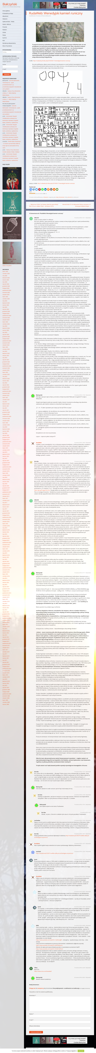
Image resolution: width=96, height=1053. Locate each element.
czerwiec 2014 (6, 576)
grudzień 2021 (6, 387)
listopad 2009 (6, 691)
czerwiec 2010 (6, 677)
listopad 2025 (6, 288)
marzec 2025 (6, 305)
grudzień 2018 (6, 462)
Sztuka (4, 32)
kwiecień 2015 (6, 555)
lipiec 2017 (5, 498)
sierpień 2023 (6, 345)
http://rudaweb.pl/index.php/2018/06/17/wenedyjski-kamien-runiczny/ (51, 60)
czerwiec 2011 (6, 652)
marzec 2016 (6, 532)
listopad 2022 (6, 364)
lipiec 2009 (5, 700)
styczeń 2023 (6, 359)
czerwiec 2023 (6, 349)
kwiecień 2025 (6, 303)
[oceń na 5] (34, 193)
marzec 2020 (6, 431)
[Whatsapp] (42, 189)
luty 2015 (5, 559)
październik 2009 (7, 694)
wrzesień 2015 (6, 544)
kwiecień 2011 (6, 656)
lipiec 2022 (5, 372)
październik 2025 (7, 290)
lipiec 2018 (5, 473)
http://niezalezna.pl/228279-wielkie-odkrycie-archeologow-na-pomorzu (54, 853)
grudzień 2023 (6, 336)
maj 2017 (5, 502)
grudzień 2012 (6, 614)
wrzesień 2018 (6, 469)
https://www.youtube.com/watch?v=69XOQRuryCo (49, 945)
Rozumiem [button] (81, 1051)
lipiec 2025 (5, 296)
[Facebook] (30, 189)
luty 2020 (5, 433)
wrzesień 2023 (6, 343)
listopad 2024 (6, 313)
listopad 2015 (6, 540)
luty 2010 (5, 685)
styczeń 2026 (6, 284)
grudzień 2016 (6, 513)
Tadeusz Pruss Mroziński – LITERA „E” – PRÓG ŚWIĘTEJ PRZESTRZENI (12, 93)
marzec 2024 (6, 330)
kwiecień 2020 (6, 429)
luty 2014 (5, 584)
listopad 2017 (6, 490)
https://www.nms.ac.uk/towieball (43, 971)
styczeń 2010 (6, 687)
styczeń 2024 (6, 334)
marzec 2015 (6, 557)
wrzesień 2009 (6, 696)
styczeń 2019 (6, 460)
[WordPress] (51, 189)
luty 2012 (5, 635)
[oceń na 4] (33, 193)
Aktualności (5, 16)
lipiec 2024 (5, 322)
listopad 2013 (6, 591)
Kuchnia (5, 38)
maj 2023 (5, 351)
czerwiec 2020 (6, 425)
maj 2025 (5, 301)
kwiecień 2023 (6, 353)
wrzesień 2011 (6, 645)
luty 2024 (5, 332)
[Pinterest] (39, 189)
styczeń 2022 (6, 385)
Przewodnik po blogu (8, 13)
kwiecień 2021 (6, 404)
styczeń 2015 (6, 561)
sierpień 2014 (6, 572)
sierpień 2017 (6, 496)
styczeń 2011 (6, 662)
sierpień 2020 (6, 420)
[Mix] (48, 189)
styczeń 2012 (6, 637)
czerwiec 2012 (6, 626)
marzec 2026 (6, 280)
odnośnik (70, 197)
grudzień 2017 (6, 488)
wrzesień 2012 (6, 620)
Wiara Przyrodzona (7, 46)
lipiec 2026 (5, 271)
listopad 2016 (6, 515)
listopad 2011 (6, 641)
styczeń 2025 (6, 309)
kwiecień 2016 (6, 530)
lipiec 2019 (5, 448)
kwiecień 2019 (6, 454)
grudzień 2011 (6, 639)
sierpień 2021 (6, 395)
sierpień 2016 (6, 521)
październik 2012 (7, 618)
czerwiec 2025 (6, 298)
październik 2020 (7, 416)
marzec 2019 (6, 456)
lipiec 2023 (5, 347)
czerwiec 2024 (6, 324)
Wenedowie (61, 197)
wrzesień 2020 (6, 418)
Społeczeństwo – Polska (8, 21)
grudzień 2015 (6, 538)
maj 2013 (5, 603)
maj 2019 (5, 452)
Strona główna (6, 10)
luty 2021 (5, 408)
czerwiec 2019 (6, 450)
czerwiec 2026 (6, 273)
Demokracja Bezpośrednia (9, 43)
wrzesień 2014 (6, 570)
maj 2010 (5, 679)
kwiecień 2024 (6, 328)
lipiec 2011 (5, 649)
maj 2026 (5, 275)
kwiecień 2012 (6, 630)
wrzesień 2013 (6, 595)
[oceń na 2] (31, 193)
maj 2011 (5, 654)
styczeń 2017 (6, 511)
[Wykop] (33, 189)
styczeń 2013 (6, 612)
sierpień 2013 (6, 597)
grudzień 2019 (6, 437)
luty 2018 (5, 483)
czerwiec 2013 (6, 601)
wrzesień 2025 (6, 292)
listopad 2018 (6, 464)
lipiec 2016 (5, 523)
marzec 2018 (6, 481)
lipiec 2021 (5, 397)
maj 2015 (5, 553)
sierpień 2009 (6, 698)
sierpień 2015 (6, 546)
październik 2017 (7, 492)
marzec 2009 (6, 704)
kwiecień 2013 (6, 605)
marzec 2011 (6, 658)
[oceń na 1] (29, 193)
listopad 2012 (6, 616)
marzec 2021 (6, 406)
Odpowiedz (88, 217)
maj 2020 (5, 427)
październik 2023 (7, 340)
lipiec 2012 (5, 624)
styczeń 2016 (6, 536)
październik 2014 (7, 567)
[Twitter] (36, 189)
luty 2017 (5, 509)
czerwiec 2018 (6, 475)
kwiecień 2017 (6, 504)
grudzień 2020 (6, 412)
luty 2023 (5, 357)
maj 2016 (5, 528)
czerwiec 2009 (6, 702)
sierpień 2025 (6, 294)
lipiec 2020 (5, 422)
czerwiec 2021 (6, 399)
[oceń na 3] (32, 193)
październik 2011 (7, 643)
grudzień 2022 (6, 362)
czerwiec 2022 (6, 374)
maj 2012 (5, 628)
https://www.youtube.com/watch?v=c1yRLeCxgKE (49, 940)
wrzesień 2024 (6, 317)
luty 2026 (5, 282)
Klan (4, 40)
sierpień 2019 (6, 446)
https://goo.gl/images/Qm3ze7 (42, 490)
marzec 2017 (6, 507)
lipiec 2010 (5, 675)
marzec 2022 (6, 380)
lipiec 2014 (5, 574)
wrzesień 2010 (6, 670)
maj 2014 (5, 578)
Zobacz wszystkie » (7, 265)
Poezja (4, 35)
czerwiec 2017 (6, 500)
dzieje (57, 197)
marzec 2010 (6, 683)
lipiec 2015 (5, 549)
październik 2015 (7, 542)
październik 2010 (7, 668)
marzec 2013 (6, 607)
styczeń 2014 (6, 586)
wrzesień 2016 (6, 519)
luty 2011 (5, 660)
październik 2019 (7, 441)
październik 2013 (7, 593)
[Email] (57, 189)
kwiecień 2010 (6, 681)
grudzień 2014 (6, 563)
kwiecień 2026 (6, 277)
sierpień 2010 (6, 673)
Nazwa (31, 1014)
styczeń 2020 (6, 435)
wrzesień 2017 (6, 494)
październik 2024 (7, 315)
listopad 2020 (6, 414)
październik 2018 (7, 467)
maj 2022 (5, 376)
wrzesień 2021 (6, 393)
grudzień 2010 (6, 664)
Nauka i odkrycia (7, 24)
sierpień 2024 (6, 319)
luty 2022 (5, 383)
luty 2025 (5, 307)
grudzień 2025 (6, 286)
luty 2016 (5, 534)
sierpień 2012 (6, 622)
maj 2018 (5, 477)
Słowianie (5, 19)
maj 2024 (5, 326)
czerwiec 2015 (6, 551)
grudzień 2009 (6, 689)
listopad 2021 (6, 389)
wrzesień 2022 (6, 368)
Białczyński (10, 4)
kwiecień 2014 (6, 580)
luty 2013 (5, 609)
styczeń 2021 (6, 410)
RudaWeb (39, 442)
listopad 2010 (6, 666)
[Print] (54, 189)
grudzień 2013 (6, 588)
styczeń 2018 (6, 485)
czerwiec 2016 (6, 525)
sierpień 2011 (6, 647)
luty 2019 (5, 458)
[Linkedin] (45, 189)
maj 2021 (5, 401)
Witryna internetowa (34, 1026)
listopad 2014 (6, 565)
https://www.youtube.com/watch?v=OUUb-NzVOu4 (49, 949)
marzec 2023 (6, 355)
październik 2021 (7, 391)
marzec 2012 (6, 633)
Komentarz (32, 995)
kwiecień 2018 (6, 479)
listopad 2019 (6, 439)
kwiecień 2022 (6, 378)
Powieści (5, 29)
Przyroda (5, 27)
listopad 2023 (6, 338)
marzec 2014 (6, 582)
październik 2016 (7, 517)
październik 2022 (7, 366)
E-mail (31, 1020)
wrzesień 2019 (6, 443)
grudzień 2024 (6, 311)
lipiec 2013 (5, 599)
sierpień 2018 (6, 471)
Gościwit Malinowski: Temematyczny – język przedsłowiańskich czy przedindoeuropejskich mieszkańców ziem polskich (12, 85)
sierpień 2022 (6, 370)
